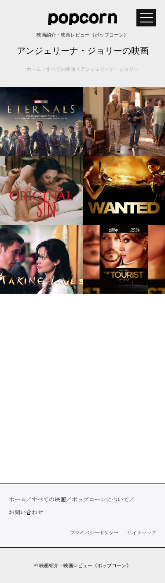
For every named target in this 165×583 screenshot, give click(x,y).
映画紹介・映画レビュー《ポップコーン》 (85, 565)
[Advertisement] (82, 389)
